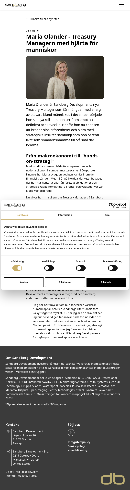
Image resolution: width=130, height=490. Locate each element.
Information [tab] (65, 214)
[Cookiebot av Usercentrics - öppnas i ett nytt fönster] (111, 205)
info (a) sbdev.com (26, 472)
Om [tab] (107, 214)
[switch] (49, 268)
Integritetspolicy (79, 442)
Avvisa (24, 282)
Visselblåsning (77, 450)
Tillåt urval (65, 282)
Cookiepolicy (76, 446)
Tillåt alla (106, 282)
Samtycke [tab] (22, 214)
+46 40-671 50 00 (26, 476)
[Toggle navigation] (122, 5)
